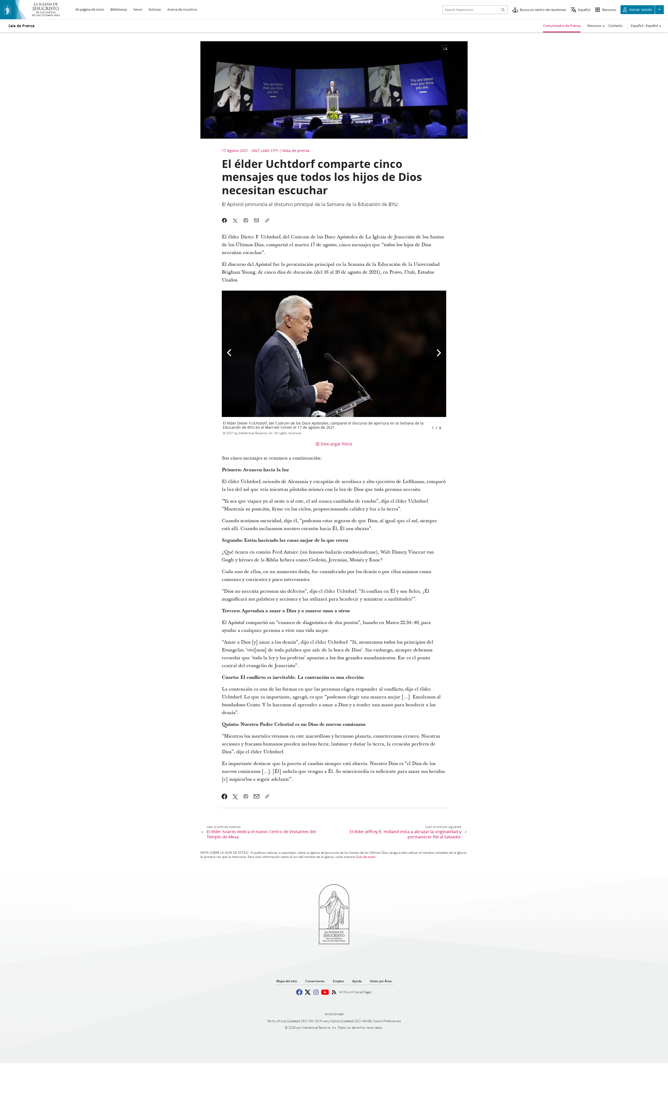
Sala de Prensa (21, 26)
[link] (224, 796)
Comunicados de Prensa (562, 25)
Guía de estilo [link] (365, 857)
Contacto (615, 25)
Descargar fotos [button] (336, 444)
